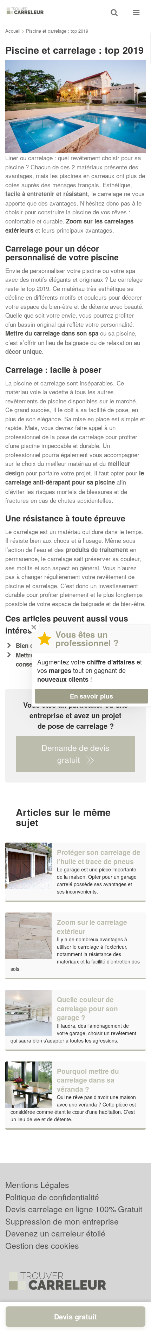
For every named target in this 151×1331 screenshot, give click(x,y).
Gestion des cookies (42, 1245)
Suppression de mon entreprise (62, 1221)
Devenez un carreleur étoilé (55, 1233)
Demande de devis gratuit (75, 754)
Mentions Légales (37, 1184)
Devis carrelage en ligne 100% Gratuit (73, 1209)
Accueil (12, 30)
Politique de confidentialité (52, 1197)
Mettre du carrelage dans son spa (51, 333)
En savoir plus (91, 696)
